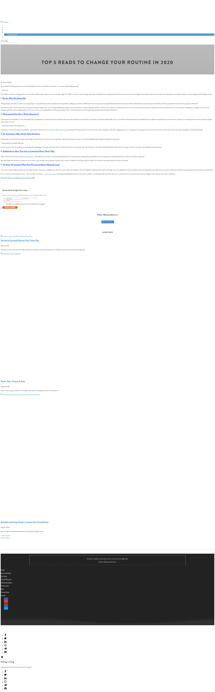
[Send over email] (5, 652)
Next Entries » (5, 537)
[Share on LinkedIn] (5, 642)
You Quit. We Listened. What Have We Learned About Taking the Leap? (31, 164)
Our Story (4, 576)
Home (3, 570)
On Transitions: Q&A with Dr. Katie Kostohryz (21, 133)
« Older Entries (5, 535)
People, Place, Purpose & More (13, 381)
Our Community (9, 32)
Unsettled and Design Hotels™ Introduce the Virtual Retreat (24, 522)
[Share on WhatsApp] (5, 646)
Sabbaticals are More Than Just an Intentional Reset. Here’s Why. (29, 151)
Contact (3, 595)
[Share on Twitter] (5, 639)
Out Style (7, 37)
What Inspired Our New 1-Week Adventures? (21, 114)
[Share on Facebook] (5, 636)
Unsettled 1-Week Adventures (57, 130)
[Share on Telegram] (5, 649)
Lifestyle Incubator (6, 582)
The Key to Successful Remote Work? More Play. (20, 240)
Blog (2, 589)
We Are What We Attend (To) (14, 98)
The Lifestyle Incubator (11, 30)
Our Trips (7, 27)
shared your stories (50, 174)
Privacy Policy (5, 592)
